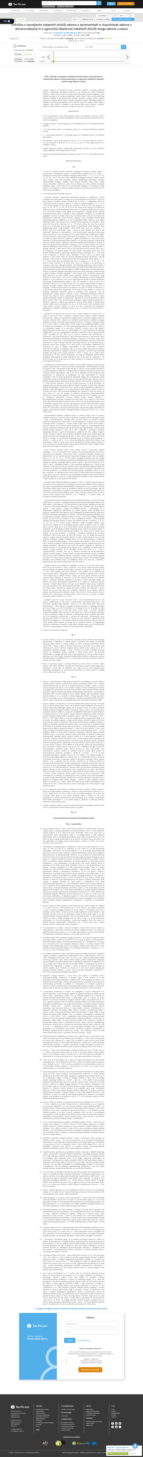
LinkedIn (120, 1423)
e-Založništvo (57, 10)
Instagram (112, 1427)
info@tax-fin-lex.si (18, 1431)
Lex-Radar (102, 16)
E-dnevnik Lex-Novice (68, 1426)
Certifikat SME (60, 1443)
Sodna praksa (40, 1413)
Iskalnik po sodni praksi (65, 6)
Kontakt (127, 10)
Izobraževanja (71, 10)
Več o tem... (133, 1453)
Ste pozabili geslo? (83, 1340)
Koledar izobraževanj (68, 1409)
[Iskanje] (98, 3)
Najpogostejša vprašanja (94, 1421)
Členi (74, 19)
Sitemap (114, 1417)
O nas (113, 1409)
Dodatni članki (65, 1430)
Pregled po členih (87, 19)
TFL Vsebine (29, 10)
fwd (127, 57)
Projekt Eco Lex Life (84, 1443)
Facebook (112, 1423)
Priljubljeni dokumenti (93, 1413)
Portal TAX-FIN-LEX (17, 4)
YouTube (116, 1427)
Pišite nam (89, 1425)
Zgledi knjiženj (40, 1419)
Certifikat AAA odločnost (45, 1443)
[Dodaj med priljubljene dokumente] (110, 15)
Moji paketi (89, 1409)
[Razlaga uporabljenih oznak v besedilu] (127, 15)
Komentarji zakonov (42, 1417)
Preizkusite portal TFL (68, 1424)
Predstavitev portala (42, 1409)
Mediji (99, 10)
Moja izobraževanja (92, 1411)
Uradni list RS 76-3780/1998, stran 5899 (67, 33)
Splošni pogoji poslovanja (70, 1453)
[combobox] (69, 3)
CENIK (38, 1430)
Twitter (116, 1423)
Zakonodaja (40, 1411)
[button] (123, 47)
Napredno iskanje (49, 6)
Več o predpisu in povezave (122, 19)
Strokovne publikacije (43, 1415)
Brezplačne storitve (67, 1422)
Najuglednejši (115, 1413)
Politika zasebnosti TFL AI (88, 1453)
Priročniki (39, 1421)
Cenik (113, 10)
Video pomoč (90, 1423)
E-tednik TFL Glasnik (67, 1428)
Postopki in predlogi (103, 19)
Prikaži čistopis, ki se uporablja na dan (55, 47)
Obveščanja (43, 10)
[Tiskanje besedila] (115, 15)
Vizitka (113, 1411)
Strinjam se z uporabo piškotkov (117, 1453)
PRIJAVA (111, 4)
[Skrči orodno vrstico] (132, 15)
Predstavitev (15, 10)
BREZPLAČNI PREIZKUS (125, 4)
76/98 (82, 41)
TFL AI (37, 1426)
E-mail (120, 1427)
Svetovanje (85, 10)
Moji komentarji (91, 1415)
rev (48, 57)
